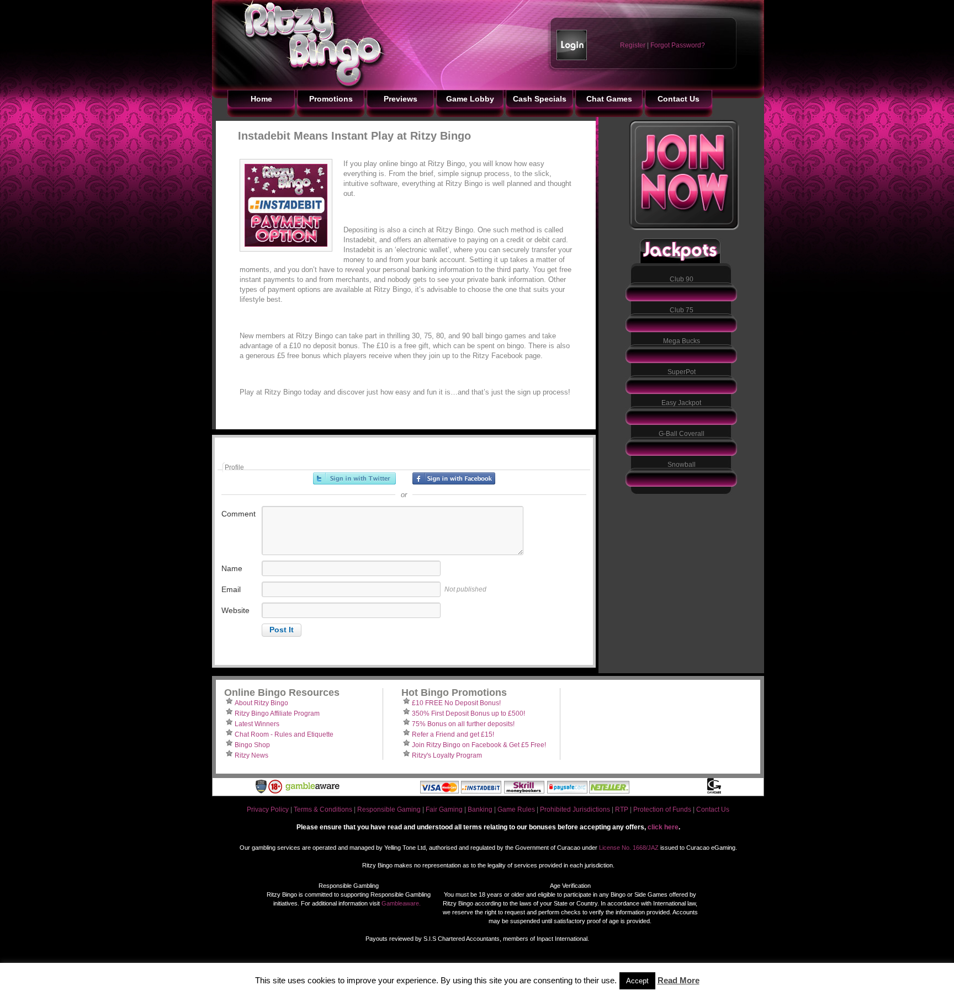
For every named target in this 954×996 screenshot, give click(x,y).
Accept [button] (637, 981)
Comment (238, 513)
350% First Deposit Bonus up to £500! (468, 713)
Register (632, 45)
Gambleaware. (401, 903)
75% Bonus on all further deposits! (463, 724)
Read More (678, 980)
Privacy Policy (268, 809)
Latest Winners (257, 724)
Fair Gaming (444, 809)
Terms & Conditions (323, 809)
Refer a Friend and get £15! (453, 734)
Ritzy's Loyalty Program (447, 755)
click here (663, 827)
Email (231, 589)
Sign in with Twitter (354, 478)
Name (231, 568)
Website (235, 610)
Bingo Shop (252, 745)
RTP (621, 809)
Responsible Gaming (389, 809)
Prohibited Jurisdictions (575, 809)
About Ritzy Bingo (261, 703)
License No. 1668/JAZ (629, 847)
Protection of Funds (662, 809)
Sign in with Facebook (453, 478)
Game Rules (516, 809)
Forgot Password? (677, 45)
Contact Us (712, 809)
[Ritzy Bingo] (300, 88)
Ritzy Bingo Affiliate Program (277, 713)
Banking (480, 809)
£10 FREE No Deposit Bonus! (456, 703)
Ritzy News (251, 755)
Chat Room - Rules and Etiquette (284, 734)
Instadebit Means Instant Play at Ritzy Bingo (354, 136)
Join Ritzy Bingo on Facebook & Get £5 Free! (479, 745)
